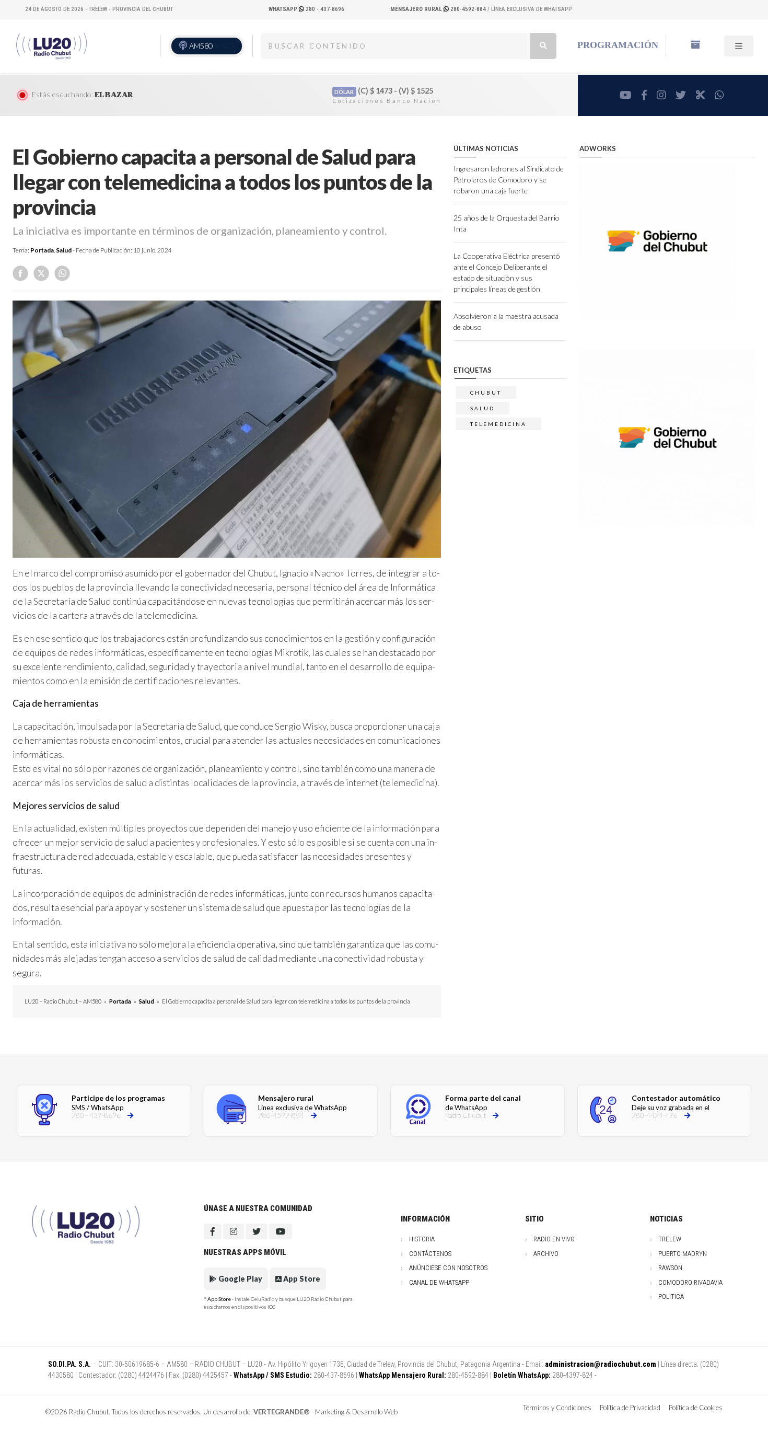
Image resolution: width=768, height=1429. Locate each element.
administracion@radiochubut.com (600, 1364)
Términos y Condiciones (557, 1407)
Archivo (545, 1254)
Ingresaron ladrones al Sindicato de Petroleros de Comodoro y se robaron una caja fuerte (508, 179)
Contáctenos (430, 1254)
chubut (486, 392)
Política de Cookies (696, 1407)
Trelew (669, 1239)
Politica (671, 1296)
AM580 (211, 45)
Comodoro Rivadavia (690, 1282)
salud (482, 408)
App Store (301, 1278)
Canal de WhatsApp (439, 1282)
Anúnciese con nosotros (448, 1268)
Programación (617, 45)
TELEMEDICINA (498, 424)
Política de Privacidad (630, 1407)
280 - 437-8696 (306, 9)
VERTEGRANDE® (281, 1412)
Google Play (239, 1278)
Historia (422, 1239)
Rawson (670, 1268)
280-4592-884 (438, 9)
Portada (42, 250)
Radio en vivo (554, 1239)
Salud (64, 250)
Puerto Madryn (682, 1254)
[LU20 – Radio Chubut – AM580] (52, 45)
